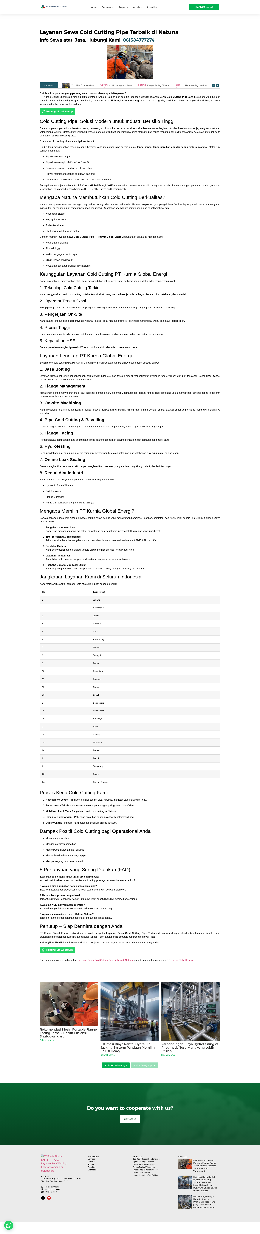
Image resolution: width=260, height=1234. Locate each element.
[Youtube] (49, 1198)
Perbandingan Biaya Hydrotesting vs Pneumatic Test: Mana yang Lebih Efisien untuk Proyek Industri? (204, 1202)
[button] (8, 1225)
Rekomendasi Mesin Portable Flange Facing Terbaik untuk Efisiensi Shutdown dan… (68, 1033)
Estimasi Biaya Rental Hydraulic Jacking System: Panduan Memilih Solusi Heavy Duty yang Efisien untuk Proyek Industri (205, 1184)
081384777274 (139, 40)
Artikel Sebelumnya (117, 1065)
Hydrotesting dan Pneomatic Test (164, 85)
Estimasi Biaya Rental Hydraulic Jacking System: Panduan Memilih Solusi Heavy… (128, 1047)
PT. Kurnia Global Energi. (180, 960)
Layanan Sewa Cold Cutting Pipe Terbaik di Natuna (105, 960)
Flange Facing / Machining (122, 85)
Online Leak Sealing (195, 85)
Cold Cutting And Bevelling (84, 85)
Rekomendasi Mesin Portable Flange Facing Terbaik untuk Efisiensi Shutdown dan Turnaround (204, 1165)
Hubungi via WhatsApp (59, 111)
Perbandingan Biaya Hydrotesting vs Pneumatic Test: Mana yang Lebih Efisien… (189, 1047)
